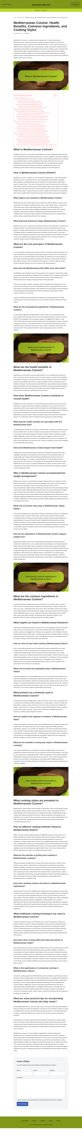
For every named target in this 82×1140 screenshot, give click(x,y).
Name (19, 1070)
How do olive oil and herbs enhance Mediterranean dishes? (31, 124)
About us (45, 10)
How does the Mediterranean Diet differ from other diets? (30, 106)
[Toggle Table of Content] (54, 95)
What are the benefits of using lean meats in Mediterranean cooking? (33, 131)
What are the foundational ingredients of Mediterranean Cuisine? (32, 107)
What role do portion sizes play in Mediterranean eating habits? (31, 117)
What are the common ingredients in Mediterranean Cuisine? (29, 121)
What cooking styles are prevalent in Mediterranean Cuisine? (29, 133)
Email (35, 1070)
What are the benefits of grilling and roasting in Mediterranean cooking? (33, 136)
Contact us (37, 10)
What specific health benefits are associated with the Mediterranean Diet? (34, 113)
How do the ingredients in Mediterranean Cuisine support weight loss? (33, 119)
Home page (25, 1120)
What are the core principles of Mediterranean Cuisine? (29, 104)
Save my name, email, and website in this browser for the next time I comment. (40, 1100)
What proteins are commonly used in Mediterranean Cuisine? (30, 128)
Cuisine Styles (21, 17)
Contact (58, 1120)
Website (52, 1070)
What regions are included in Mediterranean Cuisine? (29, 101)
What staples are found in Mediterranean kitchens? (28, 123)
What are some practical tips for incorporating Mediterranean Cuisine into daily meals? (36, 144)
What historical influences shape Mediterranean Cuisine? (30, 102)
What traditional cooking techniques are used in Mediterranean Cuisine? (32, 139)
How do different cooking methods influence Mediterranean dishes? (31, 135)
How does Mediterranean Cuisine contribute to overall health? (30, 111)
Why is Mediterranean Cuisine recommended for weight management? (32, 116)
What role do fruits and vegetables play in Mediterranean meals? (32, 126)
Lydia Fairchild (18, 33)
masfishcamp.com (41, 5)
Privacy (34, 1120)
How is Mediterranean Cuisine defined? (25, 99)
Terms (50, 1120)
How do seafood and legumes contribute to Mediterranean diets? (32, 129)
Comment (20, 1077)
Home (15, 17)
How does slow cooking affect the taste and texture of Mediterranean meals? (34, 141)
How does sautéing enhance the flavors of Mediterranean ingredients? (33, 138)
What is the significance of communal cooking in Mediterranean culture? (33, 143)
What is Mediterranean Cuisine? (22, 97)
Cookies (42, 1120)
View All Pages (6, 4)
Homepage (75, 4)
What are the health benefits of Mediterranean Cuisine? (28, 109)
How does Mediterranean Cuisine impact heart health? (30, 114)
